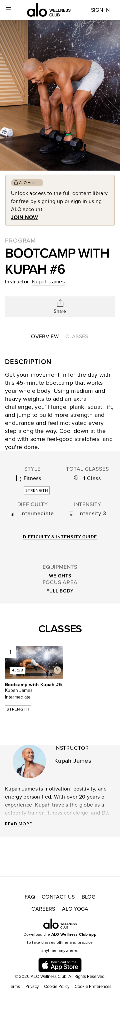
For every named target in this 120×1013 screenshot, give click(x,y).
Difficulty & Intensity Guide (60, 537)
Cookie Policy (56, 986)
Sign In (100, 10)
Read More (18, 824)
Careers (43, 909)
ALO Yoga (75, 909)
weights (60, 576)
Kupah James (48, 281)
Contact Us (58, 897)
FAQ (30, 897)
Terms (14, 986)
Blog (88, 897)
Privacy (32, 986)
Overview (45, 336)
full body (60, 591)
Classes (76, 336)
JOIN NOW (24, 217)
